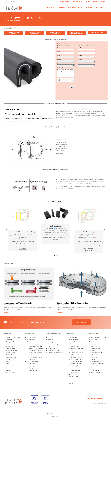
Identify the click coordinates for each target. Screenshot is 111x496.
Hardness (94, 359)
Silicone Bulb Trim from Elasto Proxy (23, 232)
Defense (71, 374)
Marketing (89, 237)
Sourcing (50, 342)
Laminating (32, 363)
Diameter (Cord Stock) (97, 353)
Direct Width (95, 355)
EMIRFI (8, 363)
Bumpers (8, 361)
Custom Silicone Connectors (14, 337)
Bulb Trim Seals (15, 236)
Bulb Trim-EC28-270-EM (14, 21)
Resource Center (91, 1)
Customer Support (92, 236)
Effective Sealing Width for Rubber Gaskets (72, 303)
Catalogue (76, 1)
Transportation (73, 337)
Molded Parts (10, 372)
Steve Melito (17, 234)
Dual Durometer (10, 348)
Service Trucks (75, 344)
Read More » (7, 312)
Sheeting (8, 359)
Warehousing (51, 348)
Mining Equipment (76, 363)
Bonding (31, 366)
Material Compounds (97, 363)
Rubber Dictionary (94, 372)
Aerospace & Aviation (77, 353)
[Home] (6, 21)
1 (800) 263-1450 (90, 398)
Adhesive (94, 346)
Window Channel (11, 353)
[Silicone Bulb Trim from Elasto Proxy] (22, 217)
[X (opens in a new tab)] (6, 2)
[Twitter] (94, 403)
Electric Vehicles (73, 372)
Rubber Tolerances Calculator (98, 337)
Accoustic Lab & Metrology (55, 353)
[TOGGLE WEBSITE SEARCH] (105, 7)
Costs (49, 337)
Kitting (50, 346)
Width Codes (95, 370)
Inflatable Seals (10, 366)
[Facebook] (97, 403)
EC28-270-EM (8, 121)
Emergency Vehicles (76, 366)
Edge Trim (9, 344)
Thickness (94, 368)
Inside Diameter (96, 361)
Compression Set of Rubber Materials (18, 303)
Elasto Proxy (16, 121)
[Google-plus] (99, 403)
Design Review (31, 339)
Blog (82, 1)
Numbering (92, 344)
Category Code (95, 348)
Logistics (50, 339)
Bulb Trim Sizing (88, 232)
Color (93, 350)
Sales (94, 237)
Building (71, 383)
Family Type (94, 357)
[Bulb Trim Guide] (55, 214)
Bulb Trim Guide (55, 226)
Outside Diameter (96, 366)
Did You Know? (93, 339)
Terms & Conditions (59, 414)
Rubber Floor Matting (12, 355)
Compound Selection (33, 342)
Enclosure (71, 379)
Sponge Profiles (10, 342)
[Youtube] (105, 403)
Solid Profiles (10, 346)
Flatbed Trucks (75, 346)
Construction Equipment (78, 359)
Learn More (23, 248)
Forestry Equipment (76, 361)
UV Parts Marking (53, 344)
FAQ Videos (92, 342)
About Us (101, 1)
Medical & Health (73, 376)
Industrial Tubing (11, 357)
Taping (31, 368)
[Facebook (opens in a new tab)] (8, 2)
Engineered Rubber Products (27, 236)
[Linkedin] (102, 403)
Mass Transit (74, 339)
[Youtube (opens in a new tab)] (13, 2)
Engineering (22, 237)
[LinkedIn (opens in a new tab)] (11, 2)
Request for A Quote (66, 1)
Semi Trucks (74, 342)
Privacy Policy (50, 414)
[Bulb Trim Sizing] (88, 217)
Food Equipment (73, 381)
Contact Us (101, 398)
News (56, 230)
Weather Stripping (11, 350)
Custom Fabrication (32, 361)
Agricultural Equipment (77, 357)
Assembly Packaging (53, 350)
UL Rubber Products (33, 337)
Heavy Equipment (74, 355)
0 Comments (23, 239)
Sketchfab (25, 121)
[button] (105, 230)
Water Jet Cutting (34, 370)
